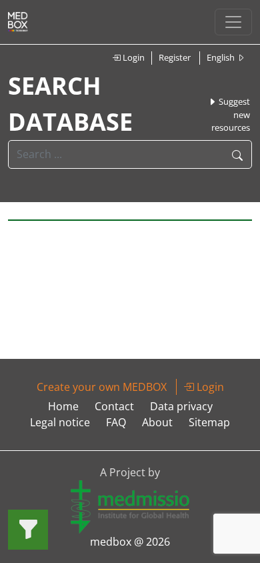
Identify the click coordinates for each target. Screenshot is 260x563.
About (157, 422)
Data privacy (181, 406)
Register (175, 57)
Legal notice (60, 422)
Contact (114, 406)
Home (63, 406)
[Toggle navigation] (233, 22)
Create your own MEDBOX (102, 387)
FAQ (116, 422)
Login (133, 57)
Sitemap (209, 422)
